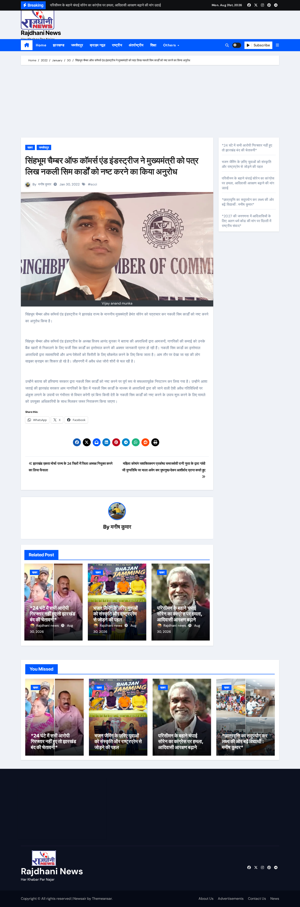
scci (93, 184)
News (274, 898)
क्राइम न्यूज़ (97, 45)
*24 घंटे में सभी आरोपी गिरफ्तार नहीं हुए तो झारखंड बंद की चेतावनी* (52, 613)
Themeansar (102, 898)
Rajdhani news (48, 625)
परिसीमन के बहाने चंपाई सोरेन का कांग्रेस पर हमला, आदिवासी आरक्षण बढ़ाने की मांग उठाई (179, 616)
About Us (206, 898)
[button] (277, 45)
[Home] (27, 45)
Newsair (79, 898)
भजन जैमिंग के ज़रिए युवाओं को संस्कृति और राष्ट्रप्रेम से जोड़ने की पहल (115, 613)
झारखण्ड (59, 45)
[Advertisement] (151, 102)
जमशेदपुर (77, 45)
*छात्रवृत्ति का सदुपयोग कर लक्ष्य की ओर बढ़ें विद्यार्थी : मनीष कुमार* (248, 202)
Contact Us (257, 898)
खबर (30, 147)
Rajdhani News (41, 32)
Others (170, 45)
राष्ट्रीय (117, 45)
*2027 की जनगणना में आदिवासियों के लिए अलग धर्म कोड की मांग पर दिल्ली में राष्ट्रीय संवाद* (246, 221)
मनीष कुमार (44, 184)
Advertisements (231, 898)
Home (41, 45)
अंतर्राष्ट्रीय (136, 45)
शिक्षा (153, 45)
